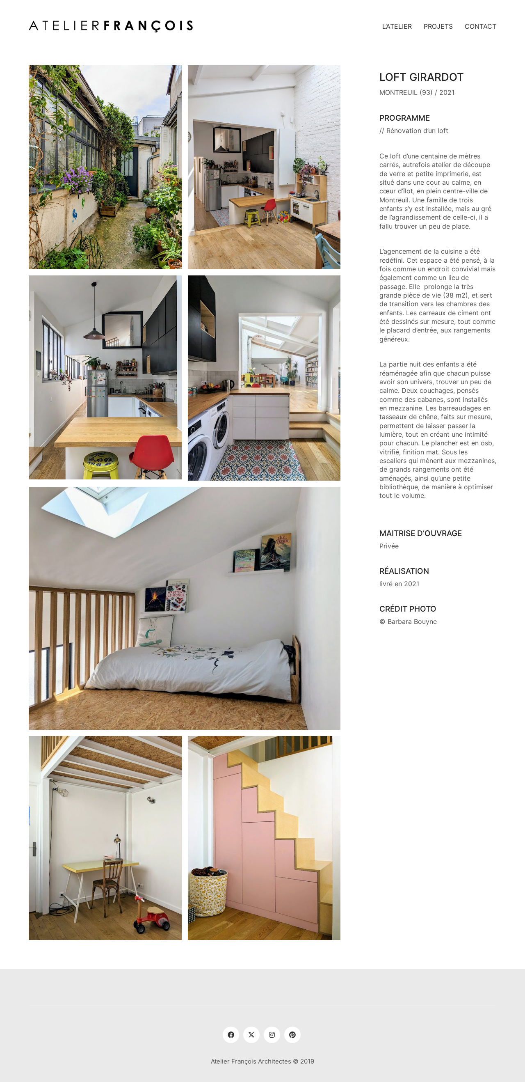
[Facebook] (231, 1035)
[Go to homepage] (111, 26)
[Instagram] (272, 1035)
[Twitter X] (251, 1035)
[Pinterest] (292, 1035)
